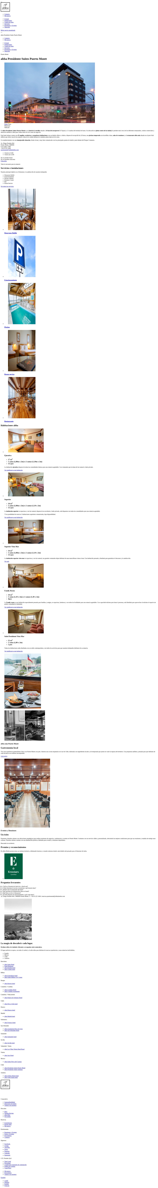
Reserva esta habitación (16, 470)
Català (6, 1180)
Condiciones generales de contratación (15, 1165)
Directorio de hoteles (10, 1104)
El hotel (6, 19)
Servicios (7, 24)
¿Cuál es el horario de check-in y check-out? (15, 886)
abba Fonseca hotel (9, 1022)
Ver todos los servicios (7, 186)
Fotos (6, 124)
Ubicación (4, 161)
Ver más (6, 470)
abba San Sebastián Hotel (11, 1030)
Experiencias (8, 1123)
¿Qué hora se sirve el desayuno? (11, 893)
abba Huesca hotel (9, 1010)
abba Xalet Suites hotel (11, 1077)
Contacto (7, 14)
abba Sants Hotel (9, 964)
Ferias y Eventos (9, 1134)
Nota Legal (7, 1161)
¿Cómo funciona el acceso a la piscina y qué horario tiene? (19, 888)
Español (3, 1177)
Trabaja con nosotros (10, 1105)
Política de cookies (9, 1166)
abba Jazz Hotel (9, 1055)
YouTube (7, 1147)
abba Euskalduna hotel (10, 975)
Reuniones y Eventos (10, 25)
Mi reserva (7, 16)
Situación (7, 27)
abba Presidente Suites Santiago (13, 1069)
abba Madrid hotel (9, 1016)
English (6, 1184)
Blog (5, 1111)
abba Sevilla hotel (9, 1043)
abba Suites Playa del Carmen (13, 1061)
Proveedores (8, 1135)
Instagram (7, 1155)
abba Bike (7, 1115)
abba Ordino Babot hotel (11, 1076)
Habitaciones (8, 20)
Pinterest (7, 1151)
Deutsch (6, 1182)
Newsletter (7, 1116)
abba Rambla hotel (9, 968)
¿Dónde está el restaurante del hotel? (12, 889)
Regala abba (8, 1124)
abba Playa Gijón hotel (11, 1004)
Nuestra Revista (9, 1113)
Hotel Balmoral (8, 966)
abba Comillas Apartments (12, 991)
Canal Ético (7, 1168)
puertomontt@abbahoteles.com (10, 150)
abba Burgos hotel (9, 983)
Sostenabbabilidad (9, 1102)
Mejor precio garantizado (8, 30)
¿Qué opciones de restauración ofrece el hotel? (15, 891)
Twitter (6, 1146)
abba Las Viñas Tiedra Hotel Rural (14, 1049)
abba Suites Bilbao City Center (13, 977)
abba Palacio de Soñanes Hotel (13, 997)
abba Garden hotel (9, 969)
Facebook (7, 1144)
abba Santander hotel (10, 1037)
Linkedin (7, 1153)
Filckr (6, 1149)
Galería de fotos (9, 22)
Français (6, 1185)
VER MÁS (4, 756)
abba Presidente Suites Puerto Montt (14, 1068)
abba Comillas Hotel (10, 990)
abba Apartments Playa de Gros (13, 1029)
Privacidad (7, 1163)
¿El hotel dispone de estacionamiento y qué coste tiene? (18, 894)
